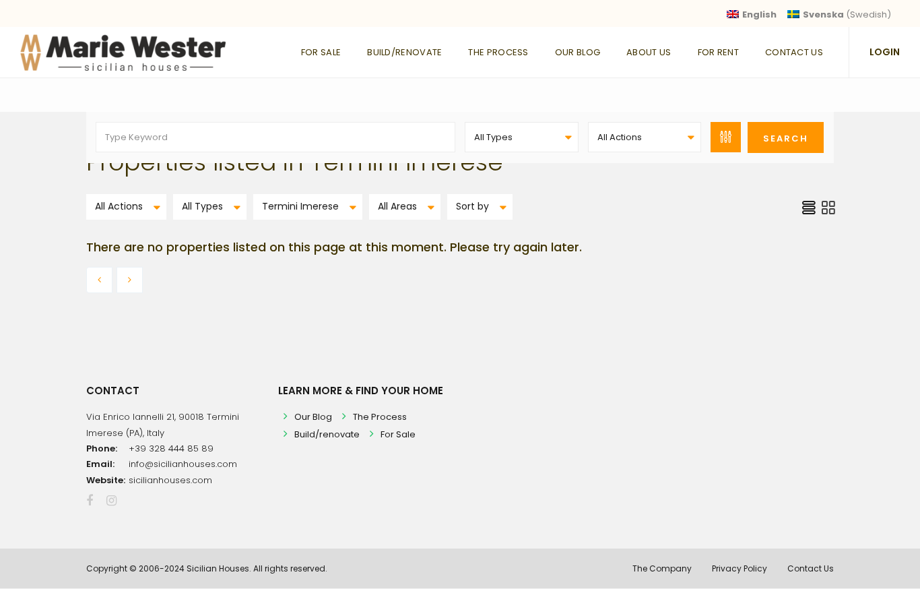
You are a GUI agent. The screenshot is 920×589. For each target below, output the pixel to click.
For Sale (321, 52)
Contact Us (794, 52)
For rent (718, 52)
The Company (662, 568)
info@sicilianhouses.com (183, 464)
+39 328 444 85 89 (171, 448)
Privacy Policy (739, 568)
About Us (648, 52)
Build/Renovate (404, 52)
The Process (498, 52)
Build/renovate (327, 434)
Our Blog (577, 52)
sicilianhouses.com (170, 480)
